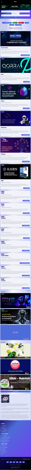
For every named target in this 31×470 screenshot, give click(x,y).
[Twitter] (11, 467)
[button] (30, 2)
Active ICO (15, 22)
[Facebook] (14, 462)
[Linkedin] (15, 467)
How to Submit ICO (4, 435)
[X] (7, 462)
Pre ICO (27, 22)
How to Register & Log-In (5, 438)
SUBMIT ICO (3, 427)
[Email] (23, 462)
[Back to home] (15, 2)
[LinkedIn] (20, 462)
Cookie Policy (4, 450)
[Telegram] (10, 462)
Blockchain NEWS (4, 430)
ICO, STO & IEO (4, 425)
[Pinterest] (18, 467)
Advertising (28, 290)
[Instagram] (17, 462)
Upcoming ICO (21, 22)
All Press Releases (16, 391)
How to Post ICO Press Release (6, 437)
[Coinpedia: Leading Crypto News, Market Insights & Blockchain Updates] (15, 366)
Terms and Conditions (5, 447)
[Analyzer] (15, 6)
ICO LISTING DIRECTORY (7, 22)
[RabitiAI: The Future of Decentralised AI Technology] (15, 382)
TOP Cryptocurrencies (5, 441)
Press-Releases (4, 428)
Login (2, 453)
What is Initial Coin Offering (5, 440)
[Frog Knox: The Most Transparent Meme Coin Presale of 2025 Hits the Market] (15, 351)
